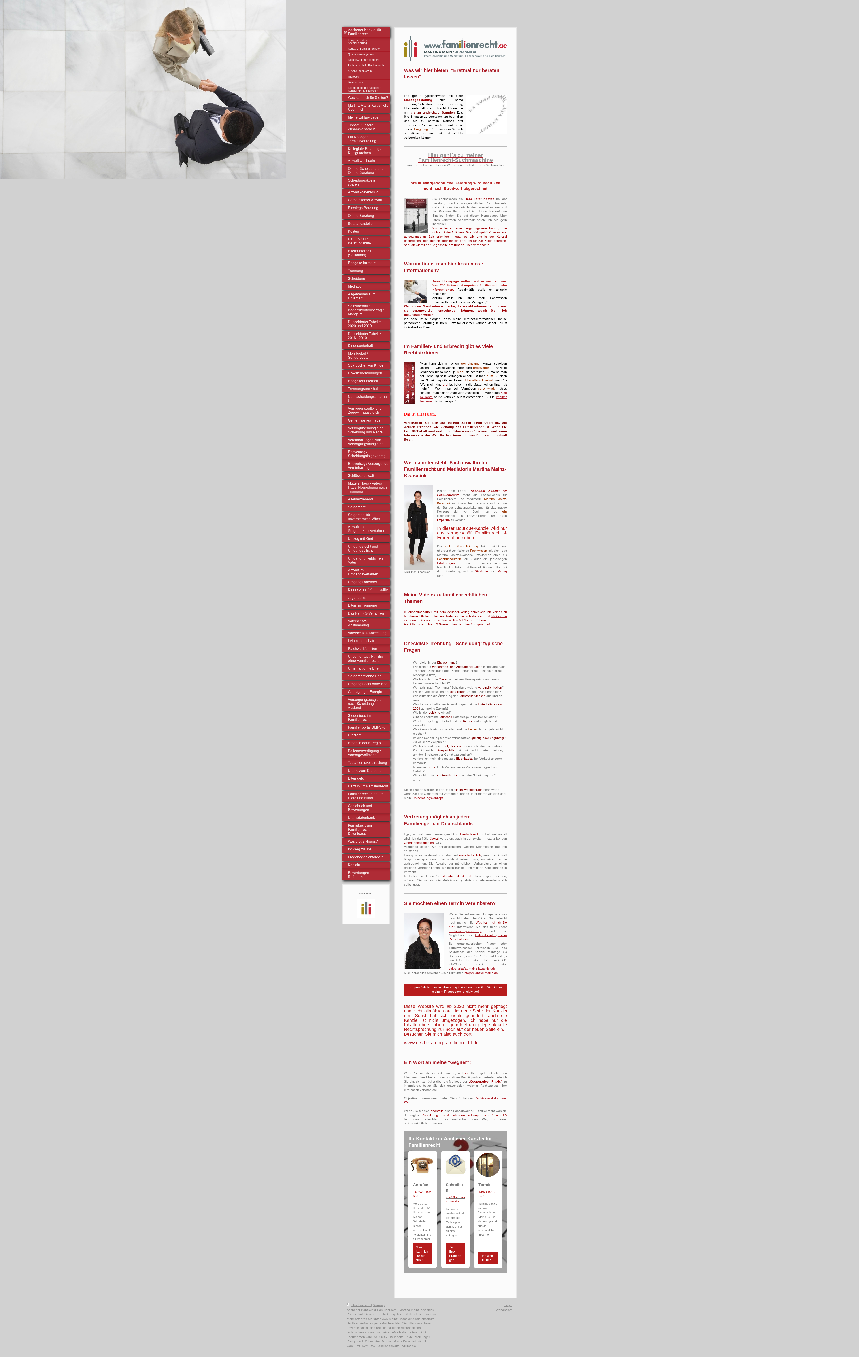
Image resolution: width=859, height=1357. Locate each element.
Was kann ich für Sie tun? (422, 1253)
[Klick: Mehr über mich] (418, 527)
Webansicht (504, 1310)
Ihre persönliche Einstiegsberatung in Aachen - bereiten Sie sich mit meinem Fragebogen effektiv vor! (455, 989)
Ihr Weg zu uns (487, 1258)
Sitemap (379, 1305)
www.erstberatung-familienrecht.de (441, 1042)
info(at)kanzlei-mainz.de (481, 973)
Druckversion (361, 1305)
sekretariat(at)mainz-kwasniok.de (472, 968)
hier (487, 1234)
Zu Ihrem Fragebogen (455, 1253)
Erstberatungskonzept (427, 798)
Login (508, 1305)
